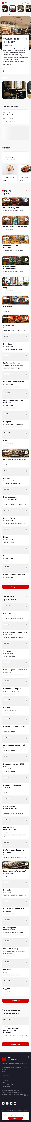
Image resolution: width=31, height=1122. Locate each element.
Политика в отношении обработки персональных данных (14, 1064)
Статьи (4, 1078)
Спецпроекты (6, 1086)
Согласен (15, 1118)
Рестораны (5, 1075)
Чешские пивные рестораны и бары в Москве (11, 1030)
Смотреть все (15, 587)
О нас (3, 1082)
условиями (7, 1114)
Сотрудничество (7, 1084)
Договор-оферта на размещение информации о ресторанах (14, 1068)
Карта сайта (5, 1071)
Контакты (5, 1080)
